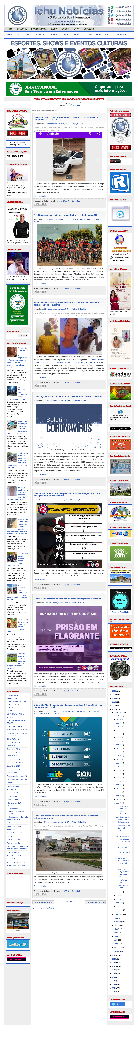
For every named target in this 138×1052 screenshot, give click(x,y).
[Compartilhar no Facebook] (43, 204)
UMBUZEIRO (89, 29)
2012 (114, 984)
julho (116, 929)
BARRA (54, 29)
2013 (114, 981)
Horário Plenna (12, 800)
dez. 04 (119, 899)
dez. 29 (119, 723)
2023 (114, 702)
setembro (117, 922)
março (116, 944)
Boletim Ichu (70, 711)
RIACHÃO (76, 35)
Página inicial (69, 901)
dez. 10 (119, 792)
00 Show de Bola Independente (56, 219)
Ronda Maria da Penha (67, 603)
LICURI (76, 29)
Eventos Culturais (13, 786)
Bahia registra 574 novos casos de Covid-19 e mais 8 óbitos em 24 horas (68, 396)
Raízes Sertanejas (13, 843)
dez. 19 (119, 759)
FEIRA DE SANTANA (104, 35)
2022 (114, 706)
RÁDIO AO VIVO (13, 852)
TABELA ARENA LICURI (16, 862)
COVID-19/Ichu (93, 711)
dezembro (118, 712)
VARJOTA (65, 29)
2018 (114, 963)
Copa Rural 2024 (13, 769)
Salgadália (82, 309)
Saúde (83, 401)
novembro (118, 915)
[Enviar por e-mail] (35, 204)
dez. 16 (119, 770)
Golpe (74, 124)
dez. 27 (119, 730)
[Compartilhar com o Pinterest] (45, 204)
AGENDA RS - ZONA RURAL (17, 730)
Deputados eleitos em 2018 (17, 776)
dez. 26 (119, 734)
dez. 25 (119, 738)
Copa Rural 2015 (13, 756)
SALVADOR (121, 35)
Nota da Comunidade (15, 833)
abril (116, 940)
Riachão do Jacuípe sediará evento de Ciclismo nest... (123, 819)
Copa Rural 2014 (13, 752)
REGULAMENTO (13, 840)
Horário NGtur (12, 796)
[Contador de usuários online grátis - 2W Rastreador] (119, 1018)
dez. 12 (119, 785)
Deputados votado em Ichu (17, 779)
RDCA (9, 836)
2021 (114, 709)
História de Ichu (12, 790)
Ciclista (80, 219)
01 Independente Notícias (16, 701)
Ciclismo (73, 219)
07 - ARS (10, 711)
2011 (114, 988)
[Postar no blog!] (37, 204)
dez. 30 (119, 719)
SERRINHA (54, 35)
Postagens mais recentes (43, 902)
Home (9, 35)
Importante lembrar (14, 826)
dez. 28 (119, 727)
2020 (114, 955)
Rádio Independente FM (16, 856)
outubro (117, 918)
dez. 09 (119, 796)
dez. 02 (119, 906)
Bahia (67, 401)
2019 (114, 959)
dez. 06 (119, 892)
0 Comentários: (76, 201)
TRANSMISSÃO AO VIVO (16, 866)
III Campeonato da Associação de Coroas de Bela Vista (16, 811)
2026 (114, 691)
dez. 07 (119, 803)
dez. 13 (119, 781)
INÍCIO (10, 29)
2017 (114, 966)
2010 (114, 992)
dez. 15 (119, 774)
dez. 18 (119, 763)
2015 (114, 974)
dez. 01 (119, 910)
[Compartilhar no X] (40, 204)
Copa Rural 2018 (13, 759)
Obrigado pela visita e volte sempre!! (24, 1029)
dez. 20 (119, 756)
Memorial (10, 830)
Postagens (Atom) (46, 908)
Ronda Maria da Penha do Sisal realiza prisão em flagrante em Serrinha (67, 598)
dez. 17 (119, 767)
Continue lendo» (40, 196)
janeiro (117, 951)
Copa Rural (11, 746)
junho (116, 933)
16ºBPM (10, 717)
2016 (114, 970)
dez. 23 (119, 745)
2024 (114, 698)
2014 (114, 977)
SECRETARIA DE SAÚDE (50, 714)
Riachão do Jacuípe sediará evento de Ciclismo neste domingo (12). (65, 215)
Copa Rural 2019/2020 (15, 763)
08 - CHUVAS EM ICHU (15, 714)
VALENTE (88, 35)
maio (116, 936)
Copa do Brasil (12, 773)
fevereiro (117, 947)
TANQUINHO (41, 35)
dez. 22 (119, 748)
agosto (116, 925)
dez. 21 (119, 752)
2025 (114, 695)
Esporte (10, 783)
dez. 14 (119, 778)
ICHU (18, 35)
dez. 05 (119, 896)
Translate (76, 105)
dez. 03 (119, 903)
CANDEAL (28, 35)
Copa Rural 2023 (13, 766)
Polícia (80, 124)
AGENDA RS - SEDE (14, 726)
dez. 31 (119, 716)
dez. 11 (119, 788)
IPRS (9, 823)
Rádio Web (11, 859)
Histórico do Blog (13, 793)
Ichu (101, 711)
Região (82, 500)
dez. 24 (119, 741)
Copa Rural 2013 (13, 749)
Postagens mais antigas (95, 902)
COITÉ (65, 35)
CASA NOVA (22, 29)
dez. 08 (119, 799)
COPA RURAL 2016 (14, 739)
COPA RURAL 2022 (14, 742)
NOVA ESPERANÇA (39, 29)
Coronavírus (75, 401)
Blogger (23, 145)
